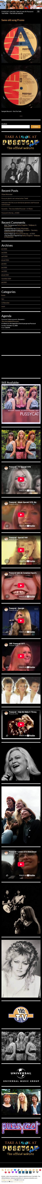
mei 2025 (4, 271)
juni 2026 (4, 249)
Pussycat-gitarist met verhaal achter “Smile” (14, 198)
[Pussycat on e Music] (27, 1171)
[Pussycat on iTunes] (40, 1169)
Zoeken (4, 124)
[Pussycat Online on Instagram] (8, 1169)
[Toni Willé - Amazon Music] (23, 1171)
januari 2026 (5, 260)
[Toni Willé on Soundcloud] (29, 1169)
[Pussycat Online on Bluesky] (15, 1169)
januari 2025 (5, 275)
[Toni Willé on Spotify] (37, 1169)
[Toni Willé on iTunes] (9, 1171)
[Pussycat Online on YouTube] (22, 1169)
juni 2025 (4, 267)
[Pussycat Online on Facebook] (5, 1169)
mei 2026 (4, 252)
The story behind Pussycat (10, 321)
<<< (21, 116)
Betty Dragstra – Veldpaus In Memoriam (20, 225)
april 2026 (4, 256)
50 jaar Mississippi (6, 194)
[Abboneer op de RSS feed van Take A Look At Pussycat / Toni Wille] (3, 1169)
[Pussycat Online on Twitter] (12, 1169)
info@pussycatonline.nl (7, 1180)
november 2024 (6, 278)
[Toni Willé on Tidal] (37, 1171)
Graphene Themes (18, 1181)
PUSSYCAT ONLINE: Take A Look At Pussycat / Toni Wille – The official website (17, 12)
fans (2, 299)
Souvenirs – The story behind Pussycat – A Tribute (17, 209)
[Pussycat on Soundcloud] (25, 1169)
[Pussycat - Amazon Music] (20, 1171)
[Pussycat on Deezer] (13, 1171)
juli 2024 (4, 282)
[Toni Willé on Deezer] (16, 1171)
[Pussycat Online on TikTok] (18, 1169)
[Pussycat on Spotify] (34, 1169)
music (3, 306)
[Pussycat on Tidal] (34, 1171)
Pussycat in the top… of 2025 (10, 213)
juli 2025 (4, 264)
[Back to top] (37, 1179)
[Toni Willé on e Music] (30, 1171)
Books (3, 295)
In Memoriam (5, 303)
